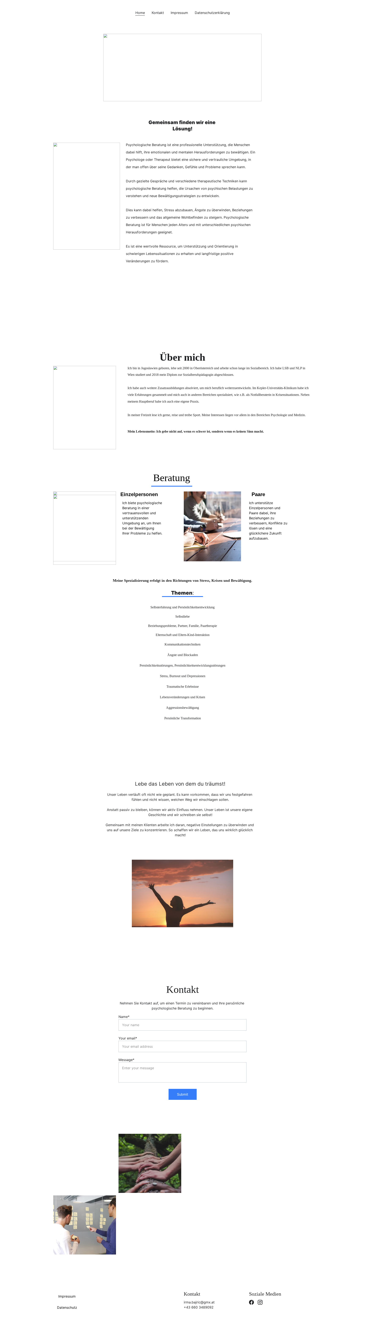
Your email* (127, 1038)
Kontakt (158, 13)
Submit (182, 1094)
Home (140, 13)
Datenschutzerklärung (212, 13)
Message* (126, 1060)
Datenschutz (67, 1307)
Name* (123, 1017)
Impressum (179, 13)
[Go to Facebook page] (251, 1302)
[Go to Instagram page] (260, 1302)
